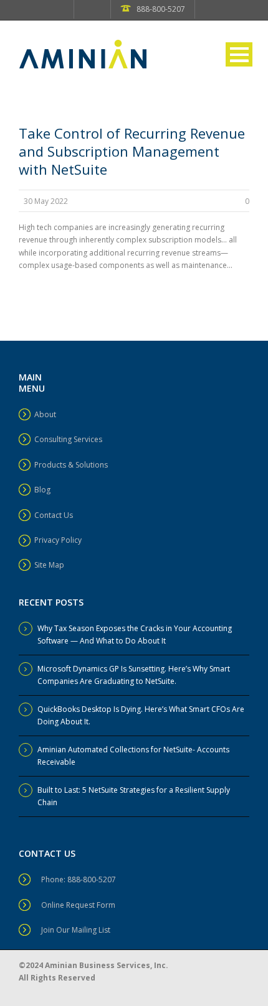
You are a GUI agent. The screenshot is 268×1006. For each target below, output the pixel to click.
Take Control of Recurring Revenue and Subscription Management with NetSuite (132, 151)
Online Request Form (78, 905)
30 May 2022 (46, 201)
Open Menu (239, 54)
